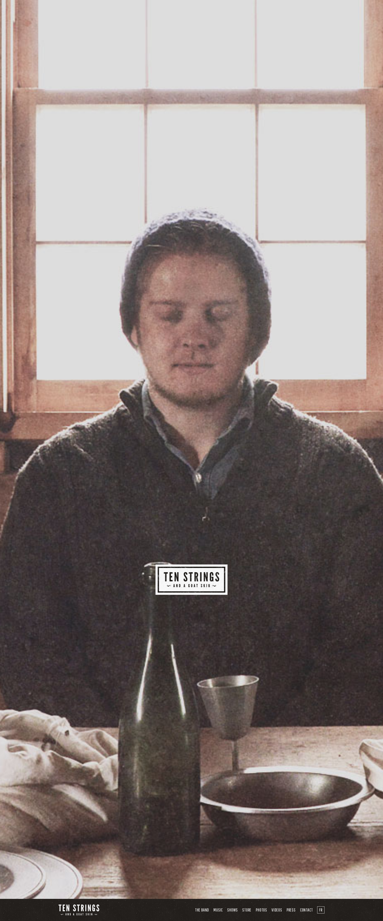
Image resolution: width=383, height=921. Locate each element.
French (320, 909)
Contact (306, 909)
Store (246, 909)
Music (218, 909)
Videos (277, 909)
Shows (232, 909)
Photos (261, 909)
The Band (202, 909)
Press (291, 909)
